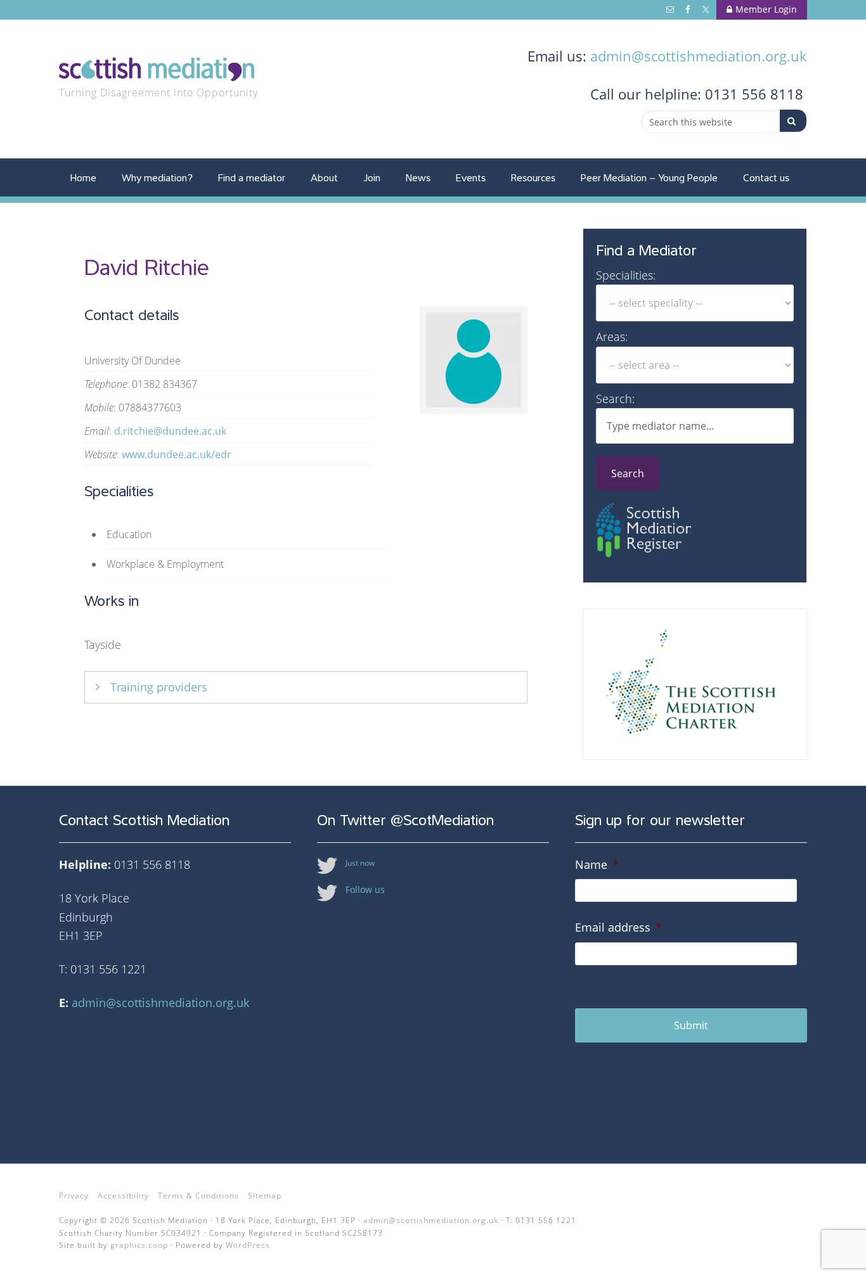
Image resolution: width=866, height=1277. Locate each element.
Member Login (766, 9)
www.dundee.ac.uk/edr (176, 454)
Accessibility (123, 1195)
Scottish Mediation (167, 71)
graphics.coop (139, 1245)
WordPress (248, 1245)
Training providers (158, 687)
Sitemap (264, 1195)
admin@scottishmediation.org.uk (698, 55)
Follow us (365, 889)
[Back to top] (830, 1241)
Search (627, 473)
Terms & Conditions (198, 1195)
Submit (691, 1025)
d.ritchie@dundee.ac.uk (170, 431)
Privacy (74, 1195)
